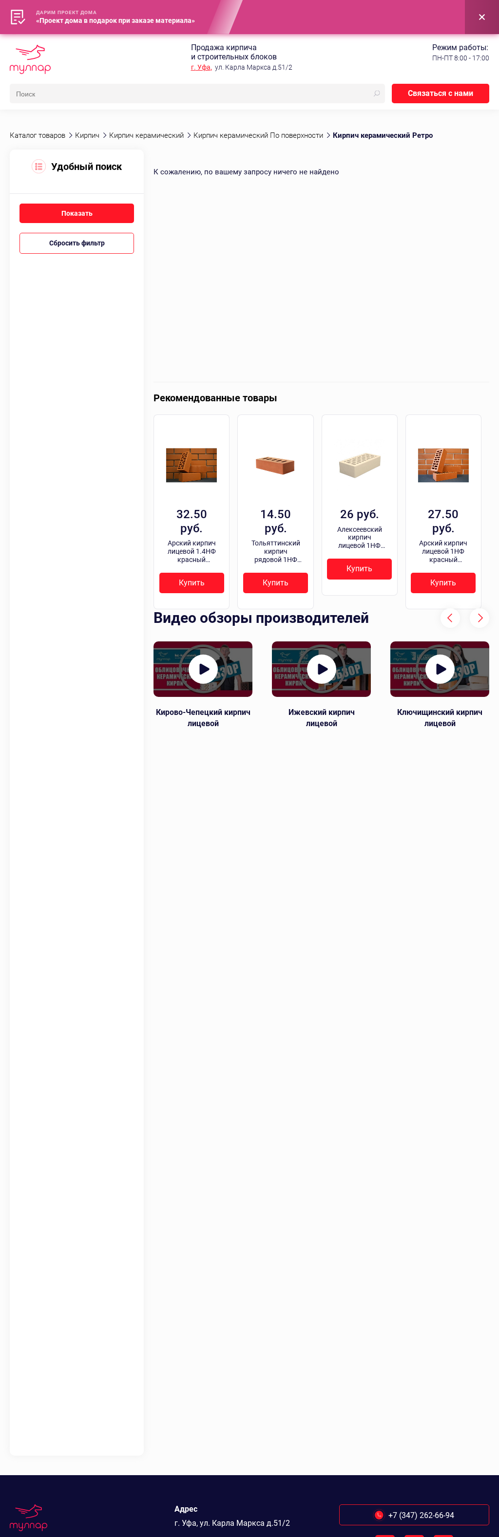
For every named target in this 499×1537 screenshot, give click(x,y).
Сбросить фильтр (77, 243)
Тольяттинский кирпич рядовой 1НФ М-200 (275, 551)
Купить (192, 582)
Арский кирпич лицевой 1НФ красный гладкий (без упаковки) (443, 551)
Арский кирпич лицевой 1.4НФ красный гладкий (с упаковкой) (192, 551)
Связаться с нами (440, 93)
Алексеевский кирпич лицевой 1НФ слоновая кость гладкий (359, 537)
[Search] (377, 93)
